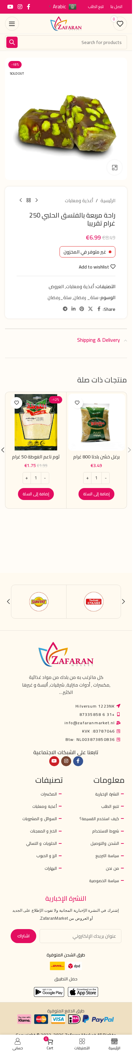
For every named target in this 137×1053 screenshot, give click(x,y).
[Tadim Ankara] (94, 601)
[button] (96, 494)
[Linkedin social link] (73, 308)
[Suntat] (39, 601)
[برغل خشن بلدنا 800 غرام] (96, 422)
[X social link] (90, 308)
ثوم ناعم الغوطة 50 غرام (36, 456)
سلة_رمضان (59, 297)
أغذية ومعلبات (79, 200)
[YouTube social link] (10, 7)
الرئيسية (107, 200)
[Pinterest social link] (81, 308)
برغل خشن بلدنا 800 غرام (96, 456)
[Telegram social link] (65, 308)
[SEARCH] (12, 42)
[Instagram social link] (19, 7)
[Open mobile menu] (12, 23)
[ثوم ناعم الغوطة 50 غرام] (36, 422)
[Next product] (21, 201)
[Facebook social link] (29, 7)
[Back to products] (29, 201)
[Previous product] (37, 201)
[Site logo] (66, 23)
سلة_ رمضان (85, 297)
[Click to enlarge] (114, 167)
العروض (56, 286)
